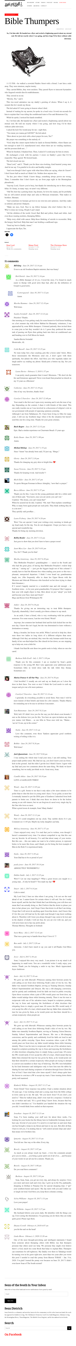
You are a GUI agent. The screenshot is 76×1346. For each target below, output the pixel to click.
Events (29, 6)
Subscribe (10, 1301)
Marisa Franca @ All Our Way (26, 677)
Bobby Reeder (19, 537)
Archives (36, 6)
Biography (30, 2)
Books (56, 2)
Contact (44, 6)
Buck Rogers (19, 426)
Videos (43, 2)
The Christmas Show (59, 245)
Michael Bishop (20, 447)
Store (37, 2)
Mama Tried (33, 245)
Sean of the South (10, 14)
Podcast (49, 2)
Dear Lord (10, 245)
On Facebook (13, 1334)
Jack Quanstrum (21, 754)
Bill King (17, 265)
